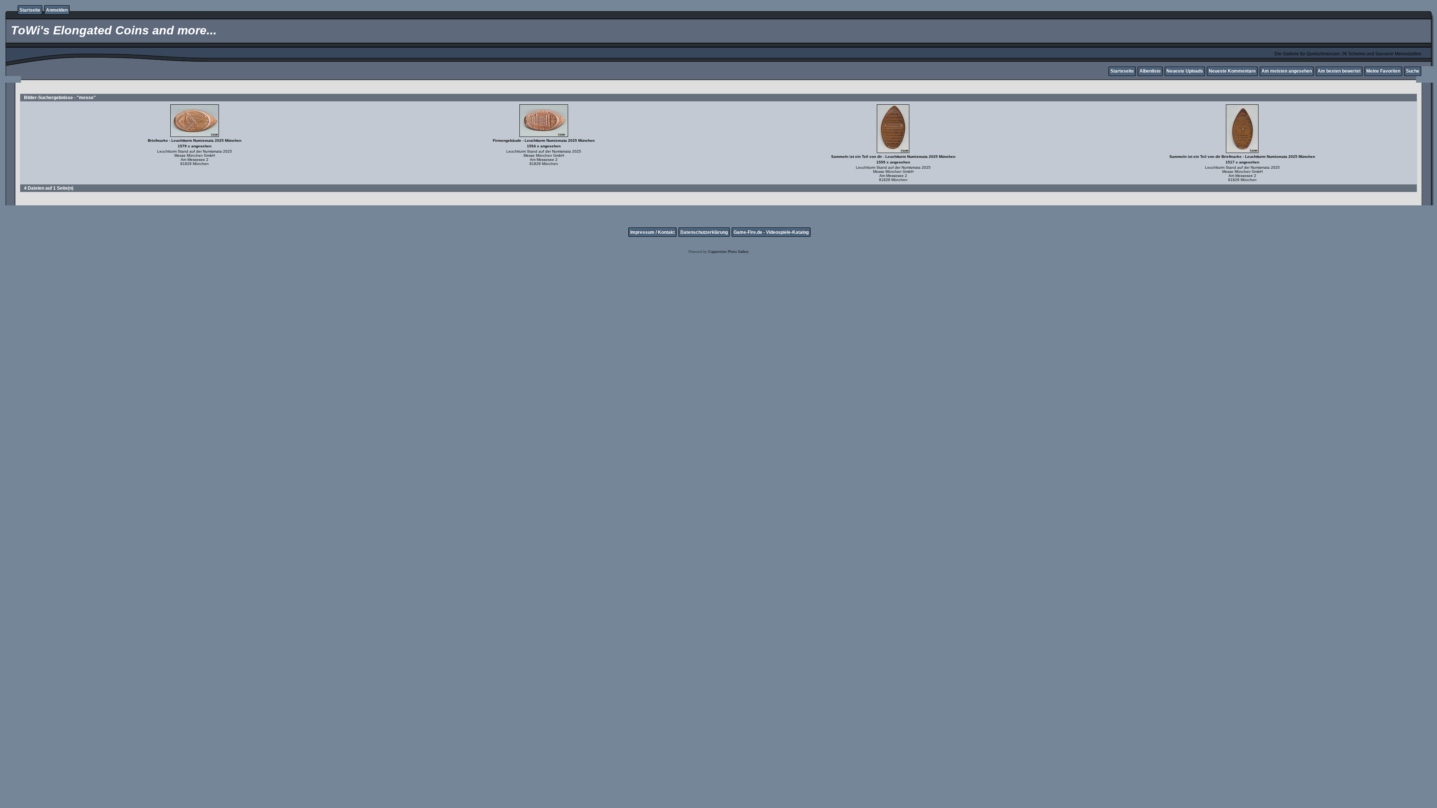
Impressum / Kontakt (652, 232)
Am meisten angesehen (1286, 71)
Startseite (29, 10)
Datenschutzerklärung (704, 232)
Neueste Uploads (1184, 71)
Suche (1412, 71)
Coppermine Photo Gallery (728, 252)
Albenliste (1150, 71)
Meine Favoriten (1383, 71)
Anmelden (57, 10)
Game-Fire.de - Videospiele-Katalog (771, 232)
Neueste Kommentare (1232, 71)
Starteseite (1122, 71)
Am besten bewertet (1339, 71)
